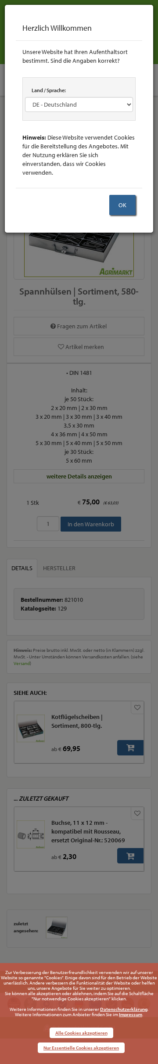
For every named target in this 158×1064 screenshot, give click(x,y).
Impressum (130, 1014)
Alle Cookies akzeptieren (81, 1033)
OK (122, 205)
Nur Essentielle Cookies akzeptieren (81, 1048)
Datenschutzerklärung (123, 1009)
